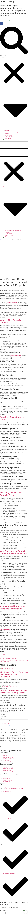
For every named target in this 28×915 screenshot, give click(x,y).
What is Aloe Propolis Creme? (10, 321)
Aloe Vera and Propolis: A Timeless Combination (12, 607)
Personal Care (8, 130)
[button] (14, 41)
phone (1, 718)
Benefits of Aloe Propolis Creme (12, 418)
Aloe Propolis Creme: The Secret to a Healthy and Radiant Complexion (14, 674)
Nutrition (7, 133)
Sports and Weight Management (13, 132)
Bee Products (8, 135)
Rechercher (3, 55)
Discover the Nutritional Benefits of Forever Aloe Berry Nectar (14, 691)
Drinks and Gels (9, 136)
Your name (2, 714)
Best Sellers (8, 138)
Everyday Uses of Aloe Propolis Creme (11, 493)
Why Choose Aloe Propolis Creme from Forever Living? (13, 552)
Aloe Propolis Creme (15, 355)
